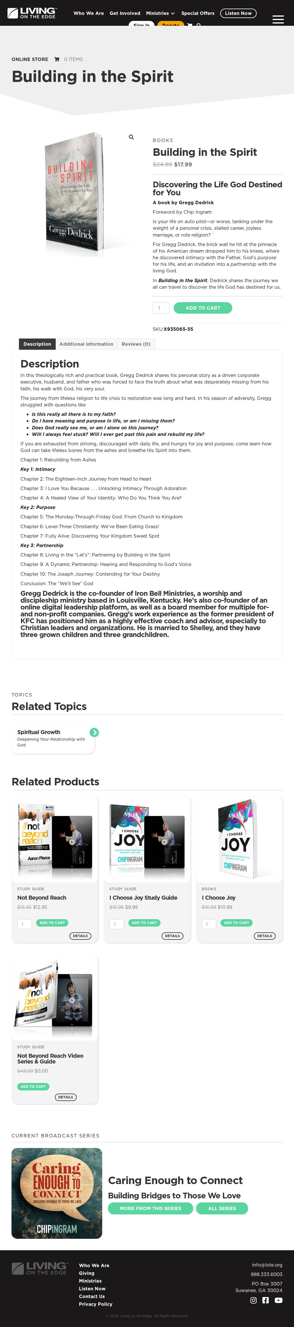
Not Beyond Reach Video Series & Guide (50, 1058)
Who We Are (94, 1265)
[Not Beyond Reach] (54, 839)
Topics (21, 695)
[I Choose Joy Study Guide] (147, 839)
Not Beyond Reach (41, 898)
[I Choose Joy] (239, 839)
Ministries (90, 1281)
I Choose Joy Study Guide (143, 898)
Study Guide (31, 888)
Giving (86, 1273)
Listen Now (92, 1288)
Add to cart (203, 308)
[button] (278, 20)
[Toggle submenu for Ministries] (172, 13)
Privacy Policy (96, 1304)
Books (163, 140)
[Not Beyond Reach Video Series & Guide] (54, 997)
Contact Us (92, 1296)
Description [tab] (37, 344)
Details (80, 935)
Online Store (29, 59)
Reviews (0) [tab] (136, 344)
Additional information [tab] (86, 344)
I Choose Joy (218, 898)
